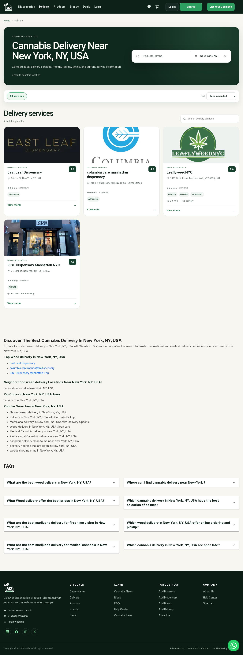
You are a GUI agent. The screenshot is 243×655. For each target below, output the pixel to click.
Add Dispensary (168, 597)
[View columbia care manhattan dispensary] (121, 145)
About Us (208, 591)
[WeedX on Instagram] (25, 631)
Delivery (44, 6)
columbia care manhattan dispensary (32, 368)
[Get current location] (225, 56)
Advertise (164, 615)
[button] (61, 482)
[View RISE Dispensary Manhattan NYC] (42, 238)
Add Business (167, 591)
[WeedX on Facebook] (16, 631)
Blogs (117, 597)
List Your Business (221, 6)
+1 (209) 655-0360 (18, 616)
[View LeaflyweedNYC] (201, 145)
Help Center (121, 609)
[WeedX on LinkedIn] (7, 631)
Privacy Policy (177, 648)
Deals (86, 6)
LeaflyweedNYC (179, 172)
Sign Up (191, 6)
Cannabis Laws (123, 615)
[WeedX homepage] (8, 7)
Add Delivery (166, 609)
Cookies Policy (219, 648)
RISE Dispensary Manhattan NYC (33, 265)
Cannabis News (123, 591)
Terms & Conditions (198, 648)
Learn (98, 6)
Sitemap (208, 603)
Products (59, 6)
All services (17, 96)
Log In (172, 6)
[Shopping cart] (157, 7)
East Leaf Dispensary (24, 172)
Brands (74, 6)
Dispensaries (26, 6)
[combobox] (153, 56)
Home (7, 20)
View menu (41, 204)
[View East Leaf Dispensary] (42, 145)
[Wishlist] (149, 7)
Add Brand (165, 603)
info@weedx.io (16, 621)
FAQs (117, 603)
